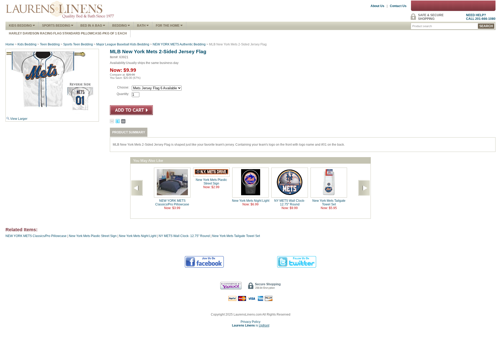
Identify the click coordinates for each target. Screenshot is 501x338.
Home (9, 44)
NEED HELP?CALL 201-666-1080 (481, 17)
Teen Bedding (50, 44)
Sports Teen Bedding (78, 44)
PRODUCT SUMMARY (128, 132)
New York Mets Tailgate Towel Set (328, 202)
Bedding (120, 25)
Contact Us (398, 6)
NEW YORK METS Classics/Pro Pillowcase (172, 202)
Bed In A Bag (91, 25)
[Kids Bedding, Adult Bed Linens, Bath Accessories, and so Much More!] (60, 20)
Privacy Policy (250, 322)
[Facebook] (204, 267)
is (250, 325)
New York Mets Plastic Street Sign (211, 181)
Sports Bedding (56, 25)
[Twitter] (297, 267)
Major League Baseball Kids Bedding (122, 44)
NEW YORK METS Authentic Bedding (179, 44)
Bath (141, 25)
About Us (377, 6)
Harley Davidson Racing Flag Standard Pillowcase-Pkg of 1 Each (68, 33)
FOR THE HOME (168, 25)
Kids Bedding (21, 25)
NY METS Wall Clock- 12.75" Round (289, 202)
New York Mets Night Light (250, 201)
